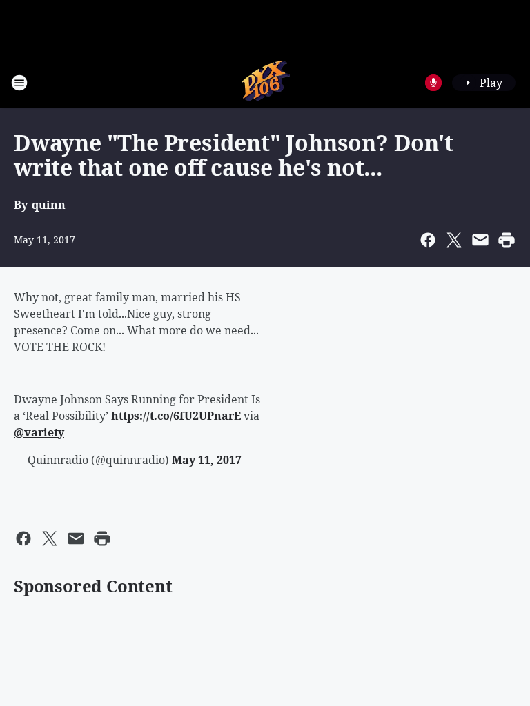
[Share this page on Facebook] (428, 240)
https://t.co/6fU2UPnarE (176, 415)
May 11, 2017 (207, 459)
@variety (39, 432)
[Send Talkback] (433, 82)
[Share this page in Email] (480, 240)
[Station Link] (265, 82)
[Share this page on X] (454, 240)
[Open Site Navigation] (19, 82)
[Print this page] (506, 240)
